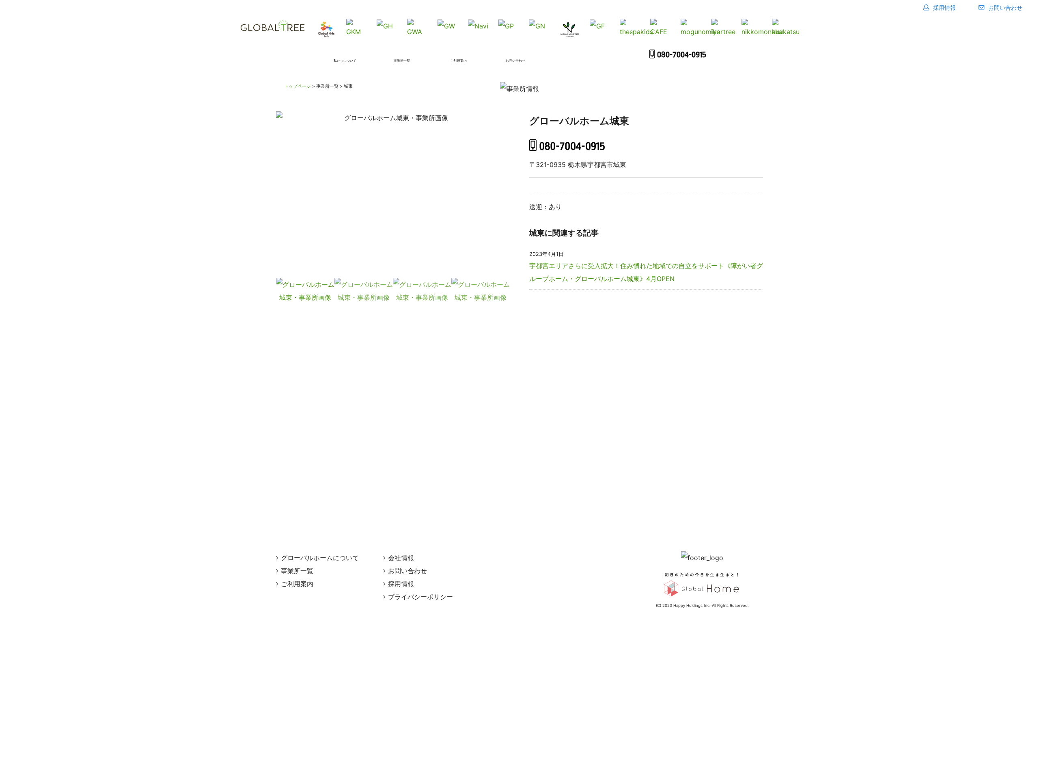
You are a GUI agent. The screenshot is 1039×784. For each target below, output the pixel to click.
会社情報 (401, 558)
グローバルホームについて (320, 558)
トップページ (297, 86)
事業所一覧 (297, 571)
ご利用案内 (297, 584)
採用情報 (943, 7)
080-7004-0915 (681, 54)
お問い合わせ (1004, 7)
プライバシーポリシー (420, 597)
